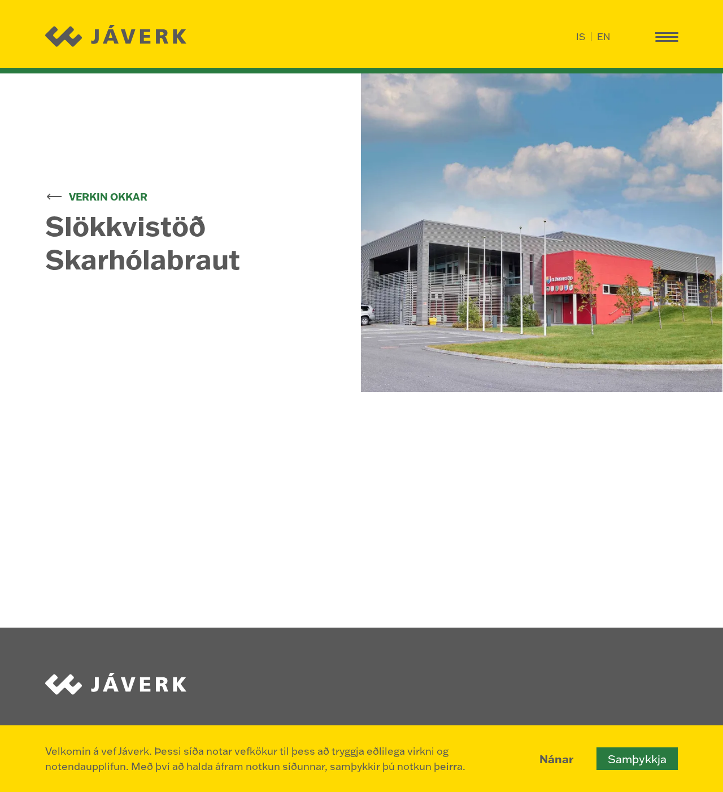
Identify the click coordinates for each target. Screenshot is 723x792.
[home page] (117, 37)
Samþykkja (637, 758)
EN (603, 36)
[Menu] (666, 37)
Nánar (556, 758)
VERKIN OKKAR (108, 196)
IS (580, 36)
